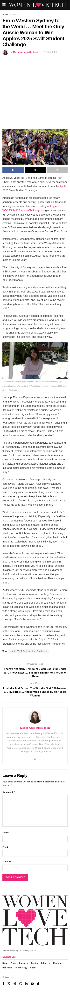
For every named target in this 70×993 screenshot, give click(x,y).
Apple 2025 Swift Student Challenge (29, 651)
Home (5, 15)
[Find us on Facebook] (3, 984)
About (33, 968)
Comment (8, 791)
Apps (13, 963)
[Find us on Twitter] (8, 984)
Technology (21, 968)
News (5, 963)
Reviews (57, 963)
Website (6, 861)
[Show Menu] (4, 5)
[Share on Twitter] (35, 170)
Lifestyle (46, 963)
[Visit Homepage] (37, 4)
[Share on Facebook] (13, 170)
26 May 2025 (50, 52)
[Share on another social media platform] (57, 170)
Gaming (34, 963)
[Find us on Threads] (15, 984)
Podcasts (7, 968)
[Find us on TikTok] (38, 984)
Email (5, 847)
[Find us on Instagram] (20, 984)
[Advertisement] (35, 91)
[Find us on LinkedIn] (26, 984)
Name (5, 832)
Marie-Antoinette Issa (25, 52)
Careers (14, 15)
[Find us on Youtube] (32, 984)
